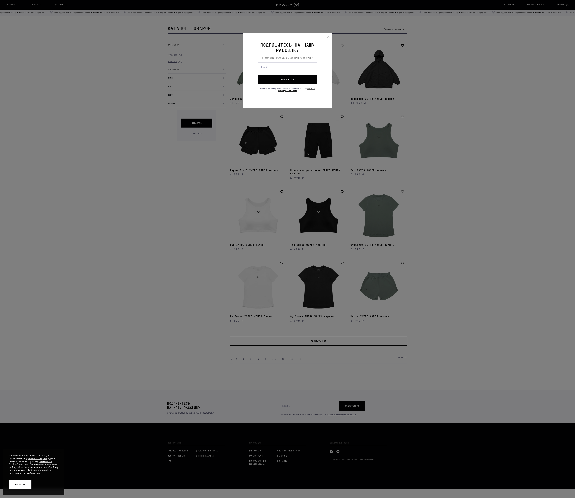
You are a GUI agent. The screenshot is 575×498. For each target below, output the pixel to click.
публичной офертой (36, 458)
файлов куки (45, 461)
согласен (20, 484)
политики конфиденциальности (296, 89)
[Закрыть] (328, 36)
